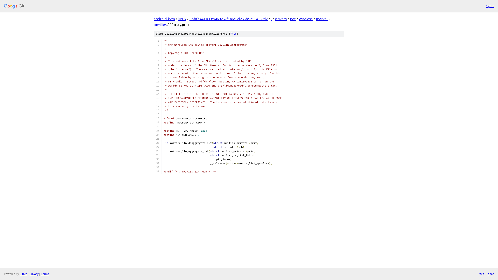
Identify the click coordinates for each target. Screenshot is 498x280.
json (491, 274)
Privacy (34, 274)
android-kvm (164, 19)
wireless (306, 19)
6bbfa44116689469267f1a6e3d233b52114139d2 (228, 19)
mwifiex (160, 24)
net (293, 19)
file (233, 33)
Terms (45, 274)
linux (182, 19)
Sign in (490, 6)
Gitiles (23, 274)
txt (481, 274)
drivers (281, 19)
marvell (322, 19)
